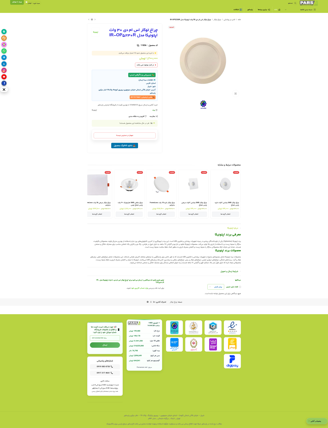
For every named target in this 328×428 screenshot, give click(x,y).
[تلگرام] (4, 57)
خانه (239, 19)
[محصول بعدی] (88, 19)
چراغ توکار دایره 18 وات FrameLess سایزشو (162, 203)
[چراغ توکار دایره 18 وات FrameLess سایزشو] (161, 185)
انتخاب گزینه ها (225, 214)
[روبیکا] (4, 44)
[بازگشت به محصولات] (91, 19)
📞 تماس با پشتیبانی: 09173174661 (143, 97)
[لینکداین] (4, 63)
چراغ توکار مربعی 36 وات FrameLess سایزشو (97, 203)
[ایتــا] (4, 38)
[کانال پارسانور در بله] (4, 31)
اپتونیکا (95, 32)
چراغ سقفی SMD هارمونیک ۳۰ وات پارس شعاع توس (130, 203)
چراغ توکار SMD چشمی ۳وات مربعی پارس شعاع (194, 203)
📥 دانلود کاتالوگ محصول (124, 145)
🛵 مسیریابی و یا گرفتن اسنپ (142, 75)
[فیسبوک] (4, 83)
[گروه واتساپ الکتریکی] (4, 51)
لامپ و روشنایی (229, 19)
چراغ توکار (217, 19)
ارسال (105, 345)
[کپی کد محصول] (138, 45)
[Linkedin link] (154, 302)
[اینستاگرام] (4, 70)
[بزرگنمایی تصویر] (235, 93)
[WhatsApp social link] (150, 302)
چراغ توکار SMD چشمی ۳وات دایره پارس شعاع (227, 203)
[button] (238, 190)
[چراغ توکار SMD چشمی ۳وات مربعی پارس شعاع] (193, 185)
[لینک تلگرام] (147, 302)
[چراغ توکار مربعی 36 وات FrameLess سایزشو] (97, 185)
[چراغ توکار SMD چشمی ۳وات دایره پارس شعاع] (225, 185)
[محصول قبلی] (95, 19)
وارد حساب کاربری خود (139, 288)
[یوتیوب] (4, 76)
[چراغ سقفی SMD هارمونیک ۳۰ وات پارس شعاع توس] (129, 185)
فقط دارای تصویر (232, 286)
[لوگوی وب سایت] (309, 3)
